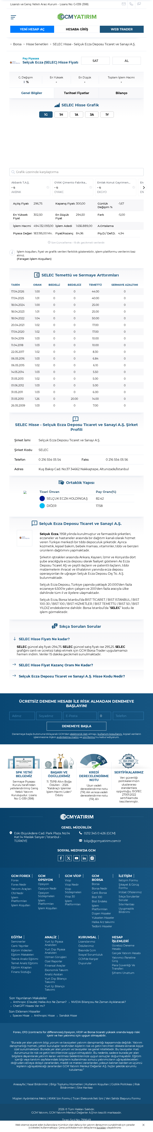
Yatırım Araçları (21, 889)
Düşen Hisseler (101, 913)
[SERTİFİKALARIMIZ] (129, 761)
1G (46, 114)
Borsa (17, 44)
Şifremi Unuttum (123, 973)
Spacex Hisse (21, 1015)
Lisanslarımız (86, 941)
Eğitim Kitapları (21, 967)
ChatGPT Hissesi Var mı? (29, 1006)
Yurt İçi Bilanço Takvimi (55, 988)
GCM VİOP (73, 876)
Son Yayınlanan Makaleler (28, 998)
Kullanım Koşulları (97, 1084)
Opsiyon (43, 884)
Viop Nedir (72, 884)
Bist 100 (97, 897)
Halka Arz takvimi (103, 922)
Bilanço (121, 93)
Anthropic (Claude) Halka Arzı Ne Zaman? (40, 1002)
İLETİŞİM (125, 876)
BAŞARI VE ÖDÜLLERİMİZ (59, 774)
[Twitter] (69, 858)
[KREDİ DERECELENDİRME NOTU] (94, 761)
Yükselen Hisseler (103, 917)
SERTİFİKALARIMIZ (128, 772)
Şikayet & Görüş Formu (129, 886)
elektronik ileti (79, 733)
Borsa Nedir (99, 888)
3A (92, 114)
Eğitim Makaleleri (22, 954)
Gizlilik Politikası (121, 1084)
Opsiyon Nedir (47, 888)
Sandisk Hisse (68, 1015)
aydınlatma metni (68, 737)
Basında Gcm (87, 950)
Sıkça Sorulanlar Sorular (129, 898)
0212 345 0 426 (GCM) (99, 833)
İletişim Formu (128, 880)
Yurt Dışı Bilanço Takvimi (56, 980)
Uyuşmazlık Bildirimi (126, 910)
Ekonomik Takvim (56, 970)
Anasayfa (19, 1084)
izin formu (89, 737)
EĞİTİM (16, 937)
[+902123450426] (131, 4)
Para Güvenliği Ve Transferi (123, 967)
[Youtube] (76, 858)
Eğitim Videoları (21, 950)
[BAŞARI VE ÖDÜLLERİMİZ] (59, 761)
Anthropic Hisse (44, 1015)
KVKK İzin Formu (60, 1098)
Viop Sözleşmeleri (73, 890)
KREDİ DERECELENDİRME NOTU (94, 776)
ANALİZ (51, 937)
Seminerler (18, 941)
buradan (101, 1127)
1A (76, 114)
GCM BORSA (97, 878)
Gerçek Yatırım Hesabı (126, 953)
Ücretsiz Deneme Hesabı (123, 947)
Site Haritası (126, 904)
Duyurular (85, 963)
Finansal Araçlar (55, 965)
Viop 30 (70, 896)
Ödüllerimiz (85, 946)
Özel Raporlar (53, 961)
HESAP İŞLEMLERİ (120, 939)
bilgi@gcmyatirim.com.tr (102, 841)
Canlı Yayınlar (20, 946)
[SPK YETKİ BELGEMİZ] (24, 761)
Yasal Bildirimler (37, 1084)
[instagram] (92, 858)
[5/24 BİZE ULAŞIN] (124, 4)
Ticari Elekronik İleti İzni (88, 1098)
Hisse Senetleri (37, 44)
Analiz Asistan (54, 974)
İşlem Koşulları (40, 259)
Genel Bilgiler (31, 93)
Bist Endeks (99, 901)
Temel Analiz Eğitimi (24, 963)
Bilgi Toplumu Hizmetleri (66, 1084)
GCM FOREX (20, 876)
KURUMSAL (87, 937)
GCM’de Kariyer (88, 959)
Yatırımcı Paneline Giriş (123, 959)
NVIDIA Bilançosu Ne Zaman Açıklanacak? (98, 1002)
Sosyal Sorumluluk (90, 954)
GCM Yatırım (39, 1112)
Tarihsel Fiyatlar (76, 93)
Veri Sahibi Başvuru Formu (123, 1098)
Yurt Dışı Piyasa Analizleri (55, 951)
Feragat (23, 259)
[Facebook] (61, 858)
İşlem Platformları (19, 899)
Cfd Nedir (17, 893)
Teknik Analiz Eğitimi (24, 959)
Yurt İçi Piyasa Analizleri (54, 943)
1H (61, 114)
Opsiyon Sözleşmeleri (46, 894)
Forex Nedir (18, 884)
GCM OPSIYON (45, 878)
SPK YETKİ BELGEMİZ (24, 774)
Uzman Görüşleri (56, 957)
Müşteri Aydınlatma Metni (29, 1098)
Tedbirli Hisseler (102, 926)
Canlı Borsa (99, 892)
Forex (14, 880)
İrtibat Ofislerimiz (130, 892)
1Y (107, 114)
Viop (68, 880)
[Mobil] (13, 17)
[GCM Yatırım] (76, 19)
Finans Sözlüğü (21, 972)
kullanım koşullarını (110, 733)
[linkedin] (84, 858)
